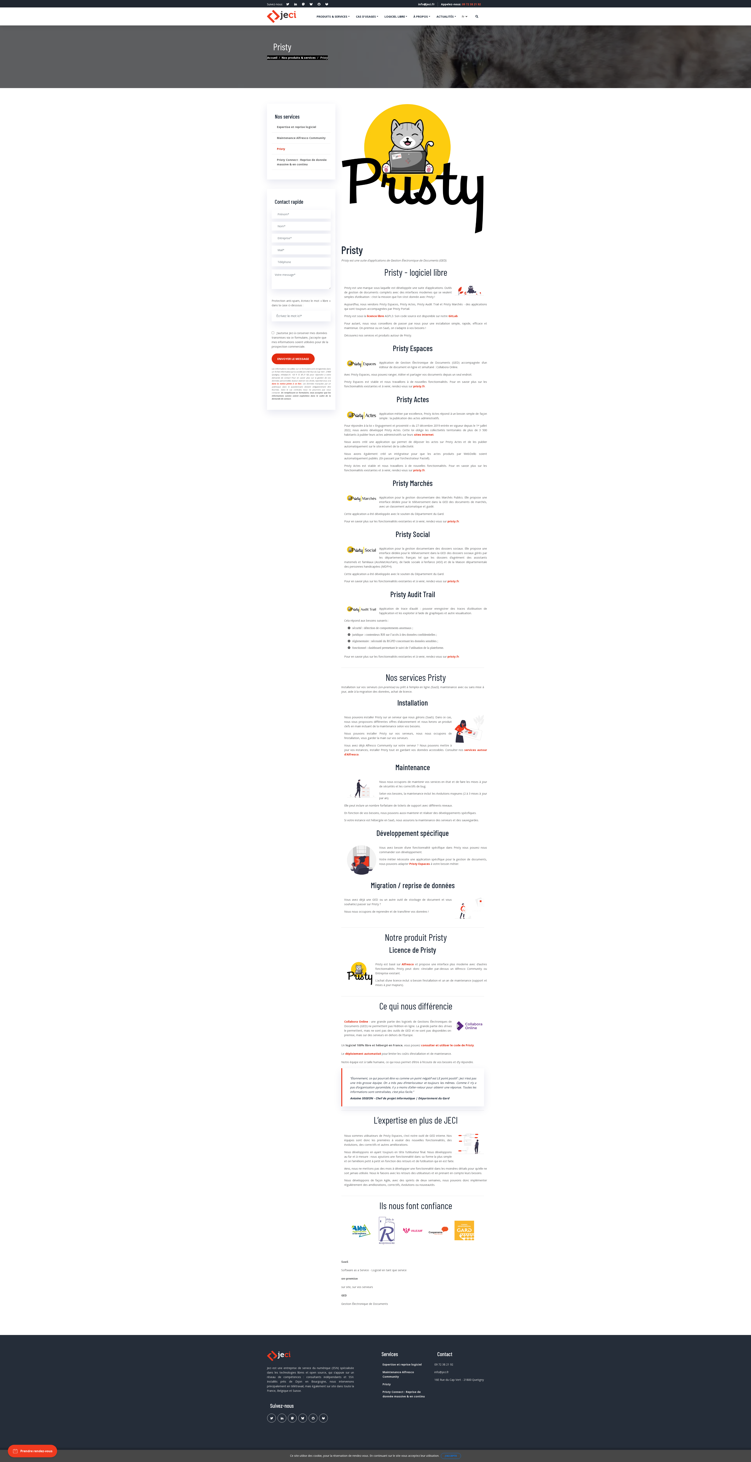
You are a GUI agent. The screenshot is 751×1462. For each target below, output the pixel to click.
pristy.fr (419, 386)
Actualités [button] (445, 16)
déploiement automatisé (363, 1053)
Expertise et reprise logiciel (296, 127)
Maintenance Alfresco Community (301, 138)
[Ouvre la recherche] (476, 16)
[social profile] (288, 4)
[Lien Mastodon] (292, 1418)
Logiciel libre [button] (394, 16)
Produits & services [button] (332, 16)
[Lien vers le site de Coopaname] (438, 1232)
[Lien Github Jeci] (313, 1418)
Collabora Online (356, 1021)
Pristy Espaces (419, 864)
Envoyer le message (293, 359)
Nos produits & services (299, 57)
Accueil (272, 57)
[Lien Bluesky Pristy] (302, 1418)
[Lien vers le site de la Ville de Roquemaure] (387, 1232)
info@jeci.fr (426, 4)
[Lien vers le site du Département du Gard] (464, 1232)
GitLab (453, 316)
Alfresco (408, 964)
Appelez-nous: (461, 4)
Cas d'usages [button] (366, 16)
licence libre (375, 316)
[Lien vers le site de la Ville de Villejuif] (413, 1232)
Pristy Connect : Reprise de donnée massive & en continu (302, 162)
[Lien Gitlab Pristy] (323, 1418)
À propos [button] (420, 16)
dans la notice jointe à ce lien (286, 383)
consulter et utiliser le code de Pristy (447, 1045)
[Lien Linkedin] (282, 1418)
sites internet (424, 434)
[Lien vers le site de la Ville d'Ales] (361, 1232)
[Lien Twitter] (271, 1418)
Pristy (281, 149)
